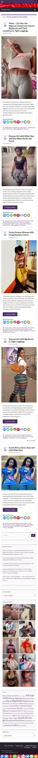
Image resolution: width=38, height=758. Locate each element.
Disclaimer (27, 747)
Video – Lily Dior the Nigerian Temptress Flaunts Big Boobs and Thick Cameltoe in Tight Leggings (19, 27)
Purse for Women (24, 436)
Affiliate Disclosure (31, 745)
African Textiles (16, 221)
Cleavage (5, 708)
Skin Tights (30, 525)
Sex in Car (32, 715)
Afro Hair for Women (28, 328)
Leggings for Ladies (21, 525)
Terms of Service (8, 745)
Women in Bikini (12, 725)
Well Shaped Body (26, 723)
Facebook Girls (7, 224)
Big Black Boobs (9, 127)
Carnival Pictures (25, 706)
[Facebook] (4, 122)
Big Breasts (24, 127)
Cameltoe (30, 127)
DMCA (34, 747)
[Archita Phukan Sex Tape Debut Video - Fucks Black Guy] (11, 612)
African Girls (8, 221)
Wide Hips (11, 527)
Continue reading (10, 207)
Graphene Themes (13, 752)
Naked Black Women (7, 715)
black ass (10, 703)
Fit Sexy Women (30, 711)
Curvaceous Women (15, 708)
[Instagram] (14, 122)
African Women (26, 221)
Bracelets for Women (9, 329)
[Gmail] (21, 122)
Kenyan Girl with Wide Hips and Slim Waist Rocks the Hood (21, 138)
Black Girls (23, 703)
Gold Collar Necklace (25, 224)
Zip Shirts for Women (9, 332)
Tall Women (28, 721)
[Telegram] (25, 122)
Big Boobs (17, 127)
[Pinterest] (18, 122)
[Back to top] (34, 754)
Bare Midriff (15, 523)
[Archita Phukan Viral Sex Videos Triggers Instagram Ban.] (11, 678)
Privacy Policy (19, 745)
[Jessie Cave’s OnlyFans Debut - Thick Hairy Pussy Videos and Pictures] (27, 612)
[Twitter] (7, 122)
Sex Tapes (6, 718)
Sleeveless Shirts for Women (11, 330)
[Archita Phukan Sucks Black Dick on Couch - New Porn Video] (27, 629)
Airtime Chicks (5, 9)
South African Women (16, 720)
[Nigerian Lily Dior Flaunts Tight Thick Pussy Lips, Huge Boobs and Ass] (27, 645)
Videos (10, 33)
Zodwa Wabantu (22, 725)
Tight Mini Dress (18, 723)
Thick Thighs (11, 723)
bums (7, 706)
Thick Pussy (9, 129)
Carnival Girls (14, 706)
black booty (16, 703)
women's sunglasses (21, 438)
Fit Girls (24, 711)
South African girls (8, 526)
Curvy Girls (26, 708)
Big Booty (27, 701)
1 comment (32, 440)
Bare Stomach (11, 222)
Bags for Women (26, 435)
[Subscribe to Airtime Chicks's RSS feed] (2, 1)
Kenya (9, 143)
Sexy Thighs (13, 718)
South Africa (17, 452)
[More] (28, 122)
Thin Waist (17, 526)
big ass (9, 701)
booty (28, 703)
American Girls (27, 698)
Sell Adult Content (25, 715)
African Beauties (21, 695)
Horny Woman (21, 713)
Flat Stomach (15, 224)
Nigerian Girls (16, 715)
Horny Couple (14, 713)
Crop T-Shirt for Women (22, 222)
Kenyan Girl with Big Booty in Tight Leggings (21, 340)
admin (5, 33)
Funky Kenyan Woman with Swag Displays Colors (21, 233)
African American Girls (10, 696)
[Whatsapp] (11, 122)
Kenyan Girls (6, 225)
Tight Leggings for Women (20, 129)
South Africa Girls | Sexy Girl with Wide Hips (22, 448)
